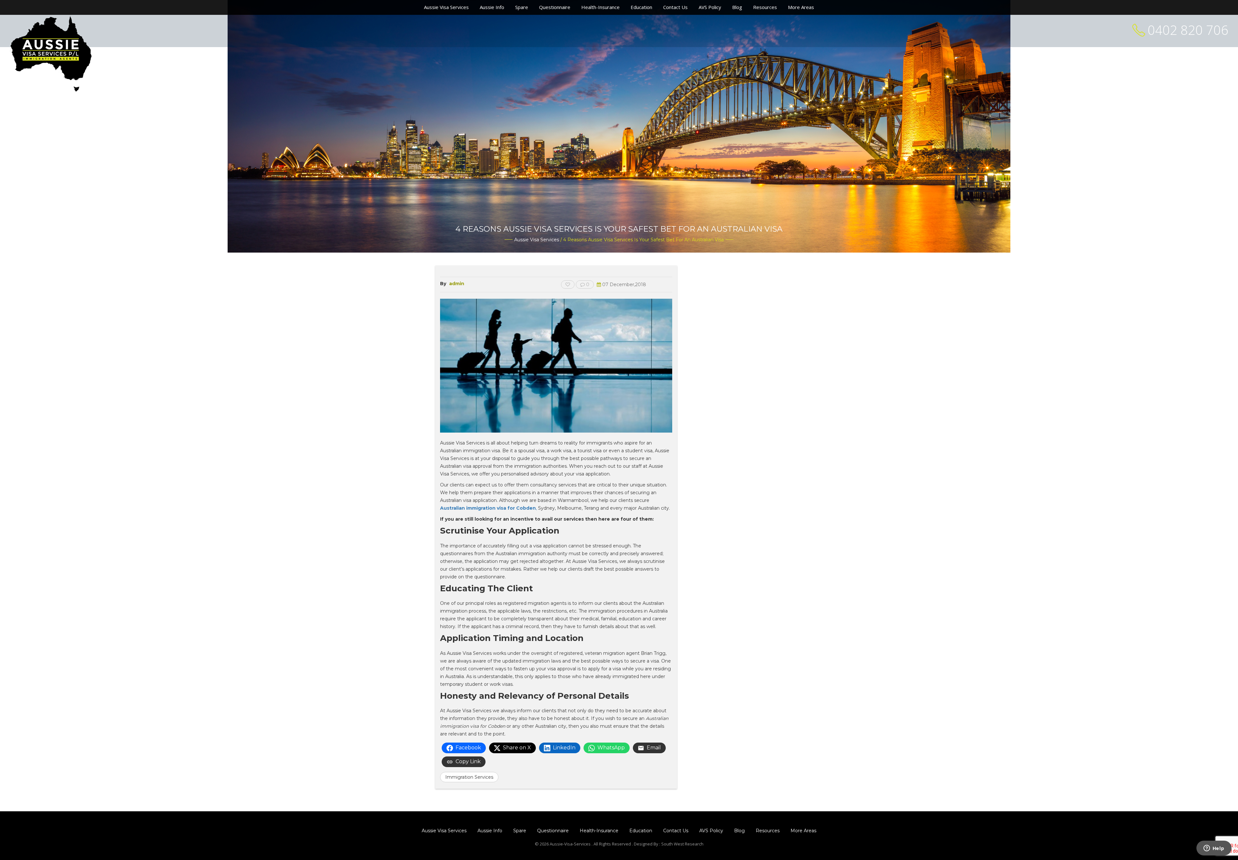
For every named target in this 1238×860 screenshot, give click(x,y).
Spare (521, 7)
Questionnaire (554, 7)
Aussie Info (492, 7)
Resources (765, 7)
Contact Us (675, 7)
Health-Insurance (600, 7)
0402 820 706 (1188, 30)
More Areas (801, 7)
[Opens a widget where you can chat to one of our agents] (1214, 849)
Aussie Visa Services (446, 7)
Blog (737, 7)
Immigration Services (469, 777)
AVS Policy (710, 7)
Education (641, 7)
